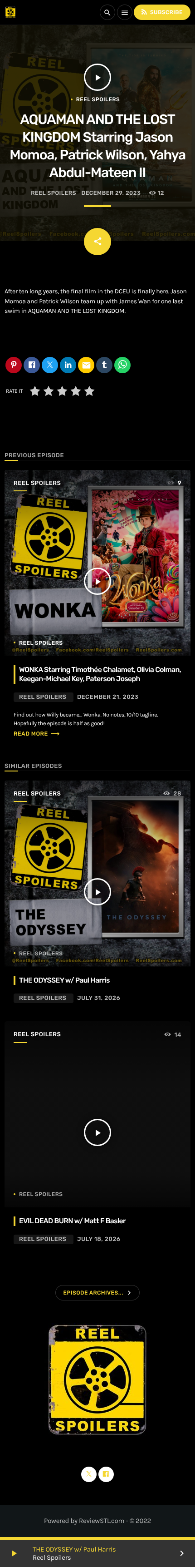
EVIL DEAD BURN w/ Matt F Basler (72, 1220)
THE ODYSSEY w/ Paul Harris (74, 1549)
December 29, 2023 (111, 193)
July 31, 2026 (98, 998)
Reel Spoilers (98, 99)
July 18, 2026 (99, 1239)
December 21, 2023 (108, 697)
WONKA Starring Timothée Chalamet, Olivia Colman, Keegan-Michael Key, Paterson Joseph (100, 674)
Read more (37, 734)
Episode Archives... (93, 1293)
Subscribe (161, 12)
